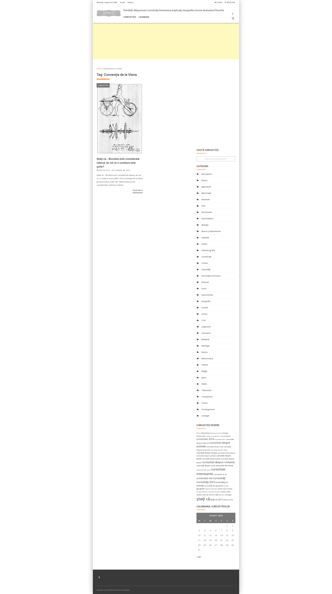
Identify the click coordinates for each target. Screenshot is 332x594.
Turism (204, 403)
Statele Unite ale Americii (205, 495)
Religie (204, 371)
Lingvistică (206, 326)
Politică (204, 364)
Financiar (205, 282)
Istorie (204, 314)
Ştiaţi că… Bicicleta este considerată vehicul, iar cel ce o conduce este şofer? (118, 162)
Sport (203, 377)
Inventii (204, 307)
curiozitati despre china (218, 450)
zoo (222, 495)
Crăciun (204, 263)
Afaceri (204, 180)
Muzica (204, 352)
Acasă (122, 2)
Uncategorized (208, 409)
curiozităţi (219, 478)
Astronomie (206, 212)
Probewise (125, 590)
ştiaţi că (203, 498)
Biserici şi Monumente (211, 231)
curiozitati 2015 (220, 439)
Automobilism (207, 218)
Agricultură (206, 186)
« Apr (198, 556)
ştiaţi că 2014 (228, 500)
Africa (198, 433)
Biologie (205, 225)
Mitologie (205, 345)
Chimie (204, 244)
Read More (138, 190)
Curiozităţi (129, 17)
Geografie (205, 301)
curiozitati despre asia (214, 447)
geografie (200, 488)
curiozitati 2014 (205, 439)
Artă (203, 205)
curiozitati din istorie (224, 465)
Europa (226, 486)
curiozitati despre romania (218, 462)
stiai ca (218, 494)
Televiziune (206, 390)
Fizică (203, 288)
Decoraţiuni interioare (211, 275)
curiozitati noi (204, 478)
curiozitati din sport (203, 470)
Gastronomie (207, 294)
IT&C (203, 320)
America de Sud (216, 433)
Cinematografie (208, 250)
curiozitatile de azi (220, 474)
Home (99, 69)
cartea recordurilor (213, 436)
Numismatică (207, 358)
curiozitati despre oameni (206, 456)
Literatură (205, 333)
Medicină (205, 339)
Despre (130, 2)
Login (219, 2)
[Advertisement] (166, 41)
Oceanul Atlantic (202, 492)
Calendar (144, 17)
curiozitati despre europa (206, 453)
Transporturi (207, 396)
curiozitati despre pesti (211, 459)
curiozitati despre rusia (205, 465)
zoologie (228, 495)
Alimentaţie (206, 193)
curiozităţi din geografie (214, 486)
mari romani (227, 489)
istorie (220, 489)
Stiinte (204, 384)
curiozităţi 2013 (205, 482)
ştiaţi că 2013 (216, 499)
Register (231, 2)
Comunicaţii (206, 256)
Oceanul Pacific (214, 492)
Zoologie (205, 415)
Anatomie (205, 199)
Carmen (118, 170)
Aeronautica (206, 174)
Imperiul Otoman (211, 489)
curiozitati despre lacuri (226, 453)
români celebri (225, 492)
